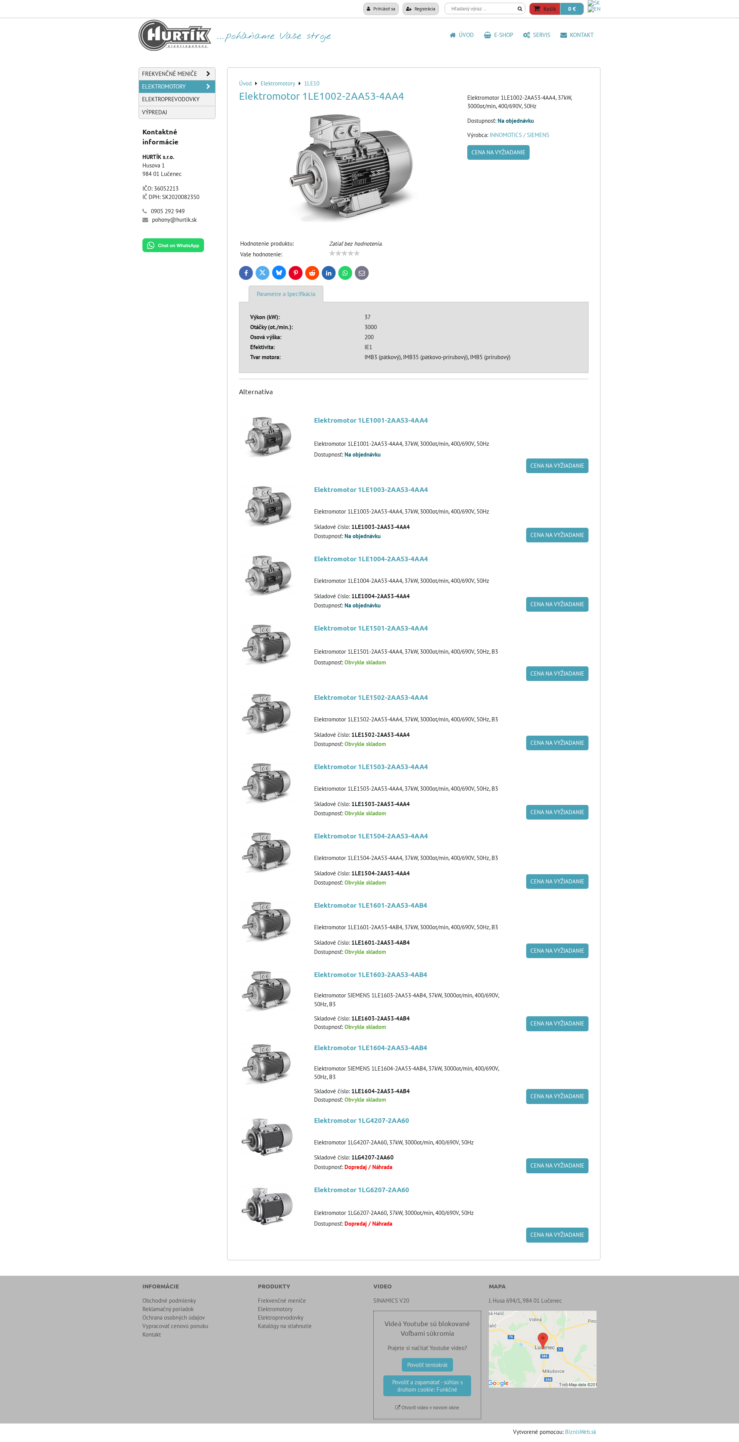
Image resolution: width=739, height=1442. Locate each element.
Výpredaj (154, 112)
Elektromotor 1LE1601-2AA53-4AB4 (370, 905)
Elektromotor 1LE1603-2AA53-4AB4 (370, 974)
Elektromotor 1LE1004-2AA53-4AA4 (371, 559)
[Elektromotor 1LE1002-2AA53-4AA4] (350, 167)
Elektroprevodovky (170, 99)
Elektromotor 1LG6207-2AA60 (361, 1190)
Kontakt (580, 34)
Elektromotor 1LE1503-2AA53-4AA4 (371, 767)
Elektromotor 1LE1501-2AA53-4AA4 (371, 628)
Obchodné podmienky (169, 1300)
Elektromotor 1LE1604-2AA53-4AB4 (370, 1048)
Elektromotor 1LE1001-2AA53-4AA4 (371, 420)
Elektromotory (164, 86)
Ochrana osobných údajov (173, 1317)
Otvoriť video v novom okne (429, 1407)
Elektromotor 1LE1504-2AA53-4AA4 (371, 836)
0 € (572, 8)
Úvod (465, 34)
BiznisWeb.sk (580, 1431)
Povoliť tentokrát (427, 1364)
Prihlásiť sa (383, 8)
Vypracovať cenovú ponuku (175, 1326)
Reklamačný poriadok (168, 1309)
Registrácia (424, 8)
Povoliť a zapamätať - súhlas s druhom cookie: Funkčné (427, 1385)
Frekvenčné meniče (169, 73)
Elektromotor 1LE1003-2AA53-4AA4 (371, 489)
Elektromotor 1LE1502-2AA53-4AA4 (371, 697)
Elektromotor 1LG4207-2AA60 (361, 1120)
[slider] (344, 253)
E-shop (502, 34)
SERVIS (540, 34)
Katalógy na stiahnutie (285, 1326)
